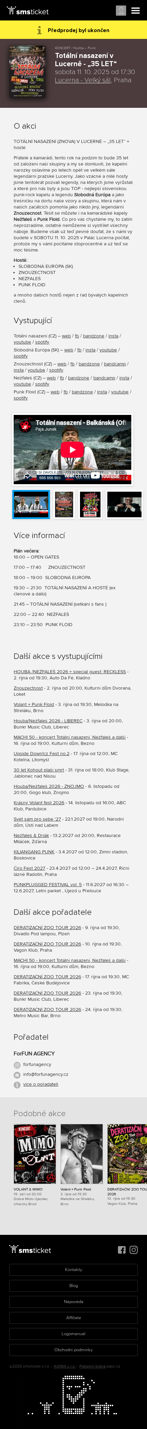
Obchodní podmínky (73, 1350)
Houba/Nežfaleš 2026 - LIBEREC (48, 721)
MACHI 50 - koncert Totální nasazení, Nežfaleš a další (69, 737)
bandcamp (115, 364)
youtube (22, 342)
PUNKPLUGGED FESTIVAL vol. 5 (48, 884)
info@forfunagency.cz (45, 1074)
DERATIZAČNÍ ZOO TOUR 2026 (47, 927)
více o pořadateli (40, 1084)
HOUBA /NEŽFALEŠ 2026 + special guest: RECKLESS (70, 672)
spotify (42, 342)
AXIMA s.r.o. (65, 1366)
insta (113, 336)
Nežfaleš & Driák (31, 835)
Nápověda (73, 1301)
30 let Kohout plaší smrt (39, 770)
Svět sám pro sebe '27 (37, 819)
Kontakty (73, 1269)
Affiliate (73, 1317)
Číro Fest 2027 (29, 868)
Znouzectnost (28, 688)
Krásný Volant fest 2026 (39, 803)
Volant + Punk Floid (34, 704)
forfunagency (37, 1064)
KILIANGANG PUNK (34, 852)
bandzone (93, 336)
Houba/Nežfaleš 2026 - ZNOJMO (49, 786)
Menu (135, 11)
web (66, 336)
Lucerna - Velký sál (83, 80)
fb (77, 336)
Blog (73, 1285)
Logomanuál (73, 1334)
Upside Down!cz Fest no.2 (41, 753)
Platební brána (92, 1366)
